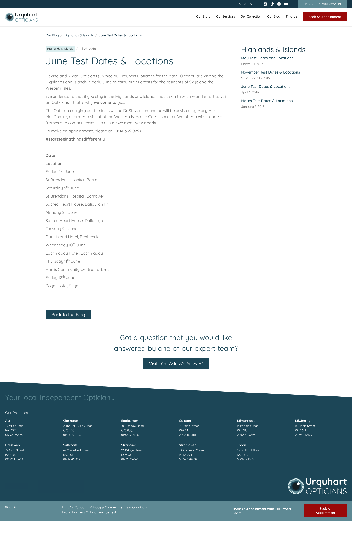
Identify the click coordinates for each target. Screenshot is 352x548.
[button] (203, 17)
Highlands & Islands (79, 35)
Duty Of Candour (75, 507)
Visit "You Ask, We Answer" (176, 363)
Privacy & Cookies (103, 507)
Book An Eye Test (103, 512)
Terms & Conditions (133, 507)
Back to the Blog (68, 314)
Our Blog (52, 35)
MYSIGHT (322, 4)
